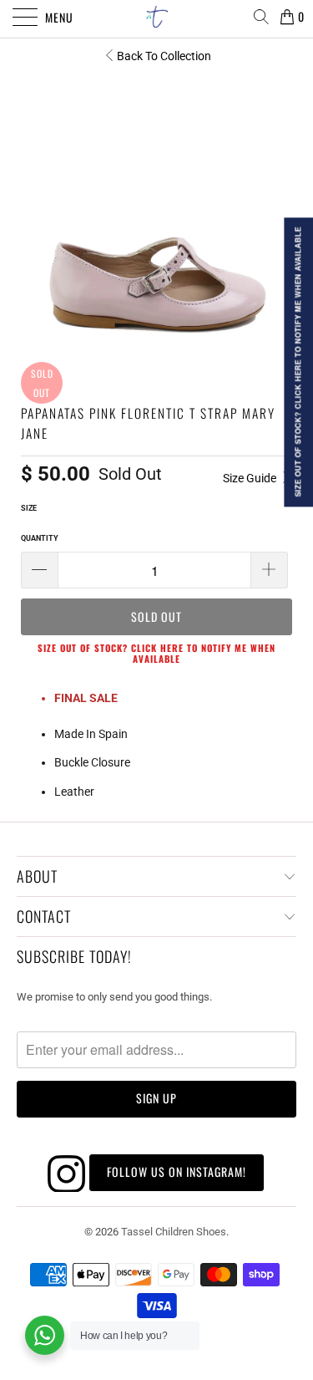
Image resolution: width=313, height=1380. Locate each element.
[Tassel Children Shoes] (156, 16)
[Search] (261, 16)
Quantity (39, 538)
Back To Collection (164, 56)
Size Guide (251, 478)
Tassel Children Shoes (173, 1231)
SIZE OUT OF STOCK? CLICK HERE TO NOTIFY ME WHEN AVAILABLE (156, 653)
